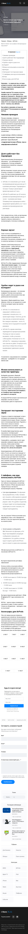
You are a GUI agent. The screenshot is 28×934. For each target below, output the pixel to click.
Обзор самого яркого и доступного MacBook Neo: (18, 832)
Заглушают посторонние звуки (12, 72)
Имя (2, 735)
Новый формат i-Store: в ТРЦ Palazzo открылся (18, 821)
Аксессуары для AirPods (10, 79)
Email (3, 743)
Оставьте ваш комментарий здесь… (11, 759)
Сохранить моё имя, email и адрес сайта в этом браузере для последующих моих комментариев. (14, 776)
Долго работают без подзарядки (13, 58)
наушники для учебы (10, 29)
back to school (13, 27)
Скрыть (18, 52)
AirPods (6, 27)
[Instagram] (13, 916)
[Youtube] (17, 916)
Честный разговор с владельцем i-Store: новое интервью (18, 810)
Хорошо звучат (7, 60)
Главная (3, 41)
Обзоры (9, 41)
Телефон (3, 751)
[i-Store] (6, 3)
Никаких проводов (8, 55)
